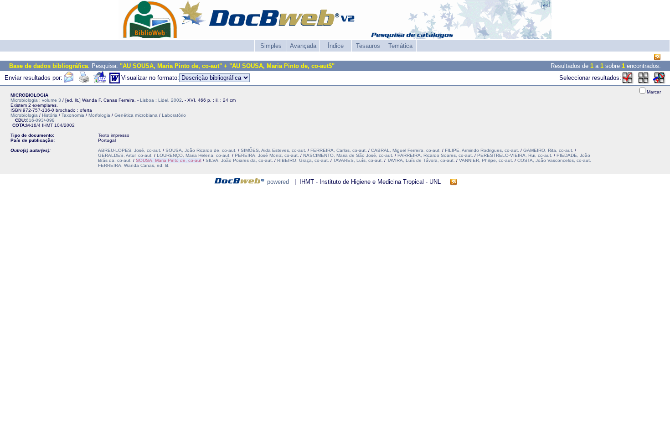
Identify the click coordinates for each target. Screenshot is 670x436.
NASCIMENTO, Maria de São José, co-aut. (348, 155)
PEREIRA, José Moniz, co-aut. (267, 155)
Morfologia (99, 115)
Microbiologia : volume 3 (35, 100)
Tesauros (368, 45)
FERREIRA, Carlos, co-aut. (338, 150)
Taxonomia (73, 115)
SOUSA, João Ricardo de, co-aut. (201, 150)
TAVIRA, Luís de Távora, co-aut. (421, 160)
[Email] (68, 81)
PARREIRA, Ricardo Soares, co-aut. (435, 155)
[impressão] (84, 81)
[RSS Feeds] (657, 57)
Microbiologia (24, 115)
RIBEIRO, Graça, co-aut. (303, 160)
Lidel (163, 100)
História (49, 115)
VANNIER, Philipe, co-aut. (486, 160)
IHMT (47, 125)
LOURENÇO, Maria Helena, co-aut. (194, 155)
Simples (271, 45)
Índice (336, 45)
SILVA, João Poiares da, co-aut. (239, 160)
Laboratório (174, 115)
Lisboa (147, 100)
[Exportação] (99, 81)
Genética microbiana (136, 115)
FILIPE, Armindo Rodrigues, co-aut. (482, 150)
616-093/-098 (40, 120)
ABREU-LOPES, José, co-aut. (129, 150)
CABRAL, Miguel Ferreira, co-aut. (406, 150)
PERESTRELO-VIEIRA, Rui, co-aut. (514, 155)
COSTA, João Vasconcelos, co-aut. (554, 160)
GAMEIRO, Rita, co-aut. (548, 150)
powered (278, 181)
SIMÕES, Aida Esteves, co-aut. (273, 150)
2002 (176, 100)
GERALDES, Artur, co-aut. (125, 155)
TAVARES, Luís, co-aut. (358, 160)
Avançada (303, 45)
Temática (400, 45)
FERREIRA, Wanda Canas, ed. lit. (134, 165)
